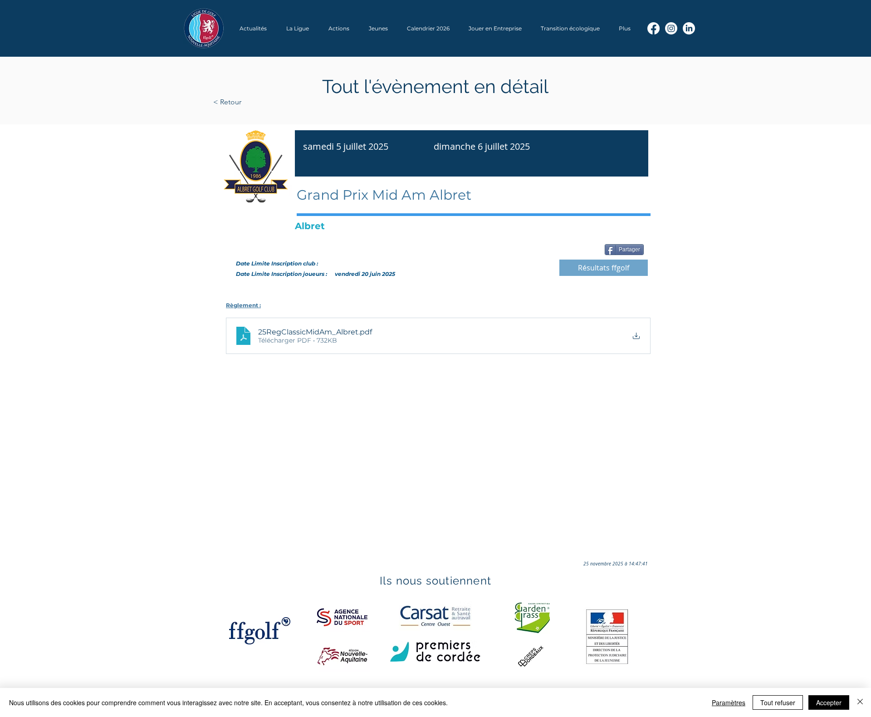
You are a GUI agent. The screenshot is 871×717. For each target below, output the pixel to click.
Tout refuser (777, 702)
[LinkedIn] (689, 28)
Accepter (829, 702)
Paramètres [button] (728, 702)
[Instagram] (671, 28)
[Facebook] (653, 28)
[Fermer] (860, 702)
